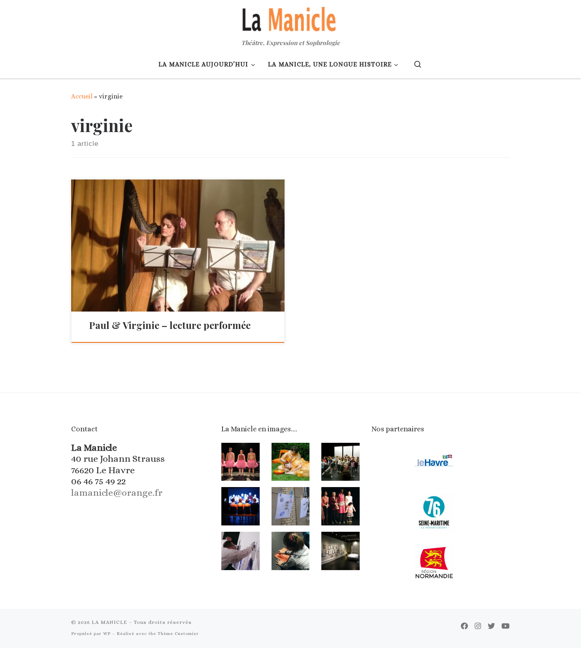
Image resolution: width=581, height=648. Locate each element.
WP (107, 633)
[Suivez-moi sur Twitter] (491, 626)
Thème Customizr (178, 633)
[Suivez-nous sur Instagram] (478, 626)
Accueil (81, 96)
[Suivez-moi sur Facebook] (464, 626)
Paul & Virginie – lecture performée (170, 325)
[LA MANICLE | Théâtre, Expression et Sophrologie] (290, 18)
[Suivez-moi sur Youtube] (506, 626)
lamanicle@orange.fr (116, 492)
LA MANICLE (109, 622)
